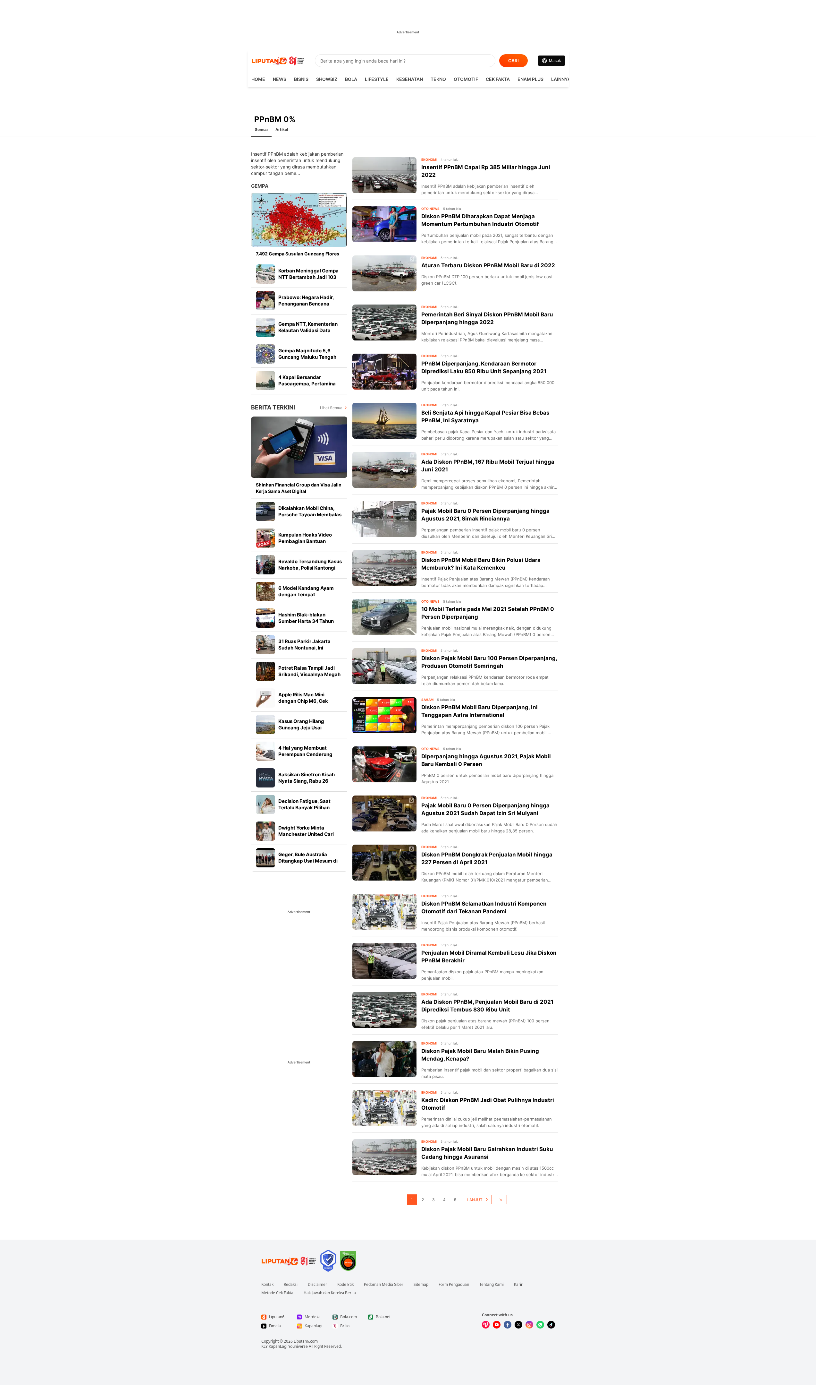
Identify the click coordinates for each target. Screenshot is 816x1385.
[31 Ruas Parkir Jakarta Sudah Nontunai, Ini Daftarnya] (265, 644)
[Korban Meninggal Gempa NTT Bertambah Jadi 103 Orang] (265, 274)
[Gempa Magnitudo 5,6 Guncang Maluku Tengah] (265, 354)
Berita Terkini (273, 407)
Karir (518, 1284)
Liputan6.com (306, 1341)
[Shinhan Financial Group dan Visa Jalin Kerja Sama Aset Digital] (299, 447)
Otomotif (466, 79)
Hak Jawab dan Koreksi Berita (330, 1292)
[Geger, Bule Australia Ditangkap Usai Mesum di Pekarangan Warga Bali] (265, 857)
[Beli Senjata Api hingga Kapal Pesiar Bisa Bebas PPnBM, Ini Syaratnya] (384, 421)
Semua (261, 129)
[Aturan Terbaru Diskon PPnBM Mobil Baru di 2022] (384, 273)
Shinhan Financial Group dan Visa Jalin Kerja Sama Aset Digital (298, 488)
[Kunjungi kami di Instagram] (529, 1325)
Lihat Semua (331, 407)
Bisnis (301, 79)
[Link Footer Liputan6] (288, 1260)
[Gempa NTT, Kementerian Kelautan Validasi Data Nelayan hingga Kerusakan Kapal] (265, 327)
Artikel (281, 129)
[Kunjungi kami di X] (518, 1325)
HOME (258, 79)
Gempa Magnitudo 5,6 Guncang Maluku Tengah (307, 354)
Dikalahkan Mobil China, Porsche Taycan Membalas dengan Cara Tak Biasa (309, 514)
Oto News (430, 209)
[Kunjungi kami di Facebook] (507, 1325)
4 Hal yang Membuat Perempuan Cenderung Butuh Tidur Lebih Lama (306, 754)
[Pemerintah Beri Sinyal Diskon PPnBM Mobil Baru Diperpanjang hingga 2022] (384, 322)
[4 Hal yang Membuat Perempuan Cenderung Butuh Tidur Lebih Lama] (265, 751)
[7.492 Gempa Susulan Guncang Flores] (299, 220)
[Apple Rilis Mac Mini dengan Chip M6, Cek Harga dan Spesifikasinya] (265, 698)
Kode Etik (345, 1284)
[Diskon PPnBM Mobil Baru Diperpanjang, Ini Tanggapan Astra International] (384, 715)
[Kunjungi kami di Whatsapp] (540, 1325)
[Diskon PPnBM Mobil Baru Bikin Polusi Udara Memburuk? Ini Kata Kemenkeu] (384, 568)
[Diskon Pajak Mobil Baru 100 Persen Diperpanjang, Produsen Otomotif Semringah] (384, 666)
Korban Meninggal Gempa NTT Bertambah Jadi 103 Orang (308, 277)
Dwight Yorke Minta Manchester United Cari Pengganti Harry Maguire (307, 834)
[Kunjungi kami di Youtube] (497, 1325)
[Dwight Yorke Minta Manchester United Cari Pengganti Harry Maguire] (265, 831)
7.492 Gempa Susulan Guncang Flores (297, 253)
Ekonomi (429, 159)
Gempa (259, 186)
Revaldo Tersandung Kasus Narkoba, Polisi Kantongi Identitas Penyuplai (310, 567)
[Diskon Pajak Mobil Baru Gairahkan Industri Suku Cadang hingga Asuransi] (384, 1157)
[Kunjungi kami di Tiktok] (551, 1325)
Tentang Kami (491, 1284)
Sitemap (421, 1284)
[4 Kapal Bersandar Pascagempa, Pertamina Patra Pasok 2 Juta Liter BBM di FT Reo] (265, 380)
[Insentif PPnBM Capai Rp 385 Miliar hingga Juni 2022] (384, 175)
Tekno (438, 79)
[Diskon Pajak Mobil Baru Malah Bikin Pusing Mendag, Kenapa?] (384, 1059)
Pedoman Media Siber (383, 1284)
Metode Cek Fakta (277, 1292)
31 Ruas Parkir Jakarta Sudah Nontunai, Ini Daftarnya (304, 647)
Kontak (267, 1284)
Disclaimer (317, 1284)
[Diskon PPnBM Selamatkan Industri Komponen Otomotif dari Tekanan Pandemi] (384, 912)
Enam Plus (530, 79)
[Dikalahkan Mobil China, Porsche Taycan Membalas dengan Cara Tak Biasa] (265, 511)
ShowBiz (326, 79)
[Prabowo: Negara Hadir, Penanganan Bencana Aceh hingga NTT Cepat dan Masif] (265, 300)
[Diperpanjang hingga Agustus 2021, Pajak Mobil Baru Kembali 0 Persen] (384, 764)
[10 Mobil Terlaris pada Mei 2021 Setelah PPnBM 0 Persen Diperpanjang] (384, 617)
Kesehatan (409, 79)
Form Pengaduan (454, 1284)
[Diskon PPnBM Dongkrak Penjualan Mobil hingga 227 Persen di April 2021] (384, 863)
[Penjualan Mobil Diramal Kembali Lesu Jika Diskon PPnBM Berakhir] (384, 961)
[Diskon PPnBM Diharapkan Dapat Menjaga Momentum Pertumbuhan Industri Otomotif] (384, 224)
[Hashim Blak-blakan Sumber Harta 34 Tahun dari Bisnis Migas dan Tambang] (265, 618)
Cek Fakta (498, 79)
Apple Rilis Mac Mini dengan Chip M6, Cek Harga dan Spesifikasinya (308, 701)
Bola (351, 79)
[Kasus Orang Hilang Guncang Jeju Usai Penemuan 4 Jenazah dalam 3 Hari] (265, 724)
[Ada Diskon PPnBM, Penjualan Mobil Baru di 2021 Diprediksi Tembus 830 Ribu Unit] (384, 1010)
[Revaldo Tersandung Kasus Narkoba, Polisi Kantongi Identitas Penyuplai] (265, 564)
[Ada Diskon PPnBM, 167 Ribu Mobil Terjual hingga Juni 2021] (384, 470)
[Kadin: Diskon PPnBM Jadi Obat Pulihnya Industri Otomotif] (384, 1108)
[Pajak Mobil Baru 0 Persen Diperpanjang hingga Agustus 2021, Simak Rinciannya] (384, 519)
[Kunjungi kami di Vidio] (486, 1325)
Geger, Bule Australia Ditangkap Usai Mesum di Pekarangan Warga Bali (308, 860)
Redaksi (291, 1284)
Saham (427, 699)
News (279, 79)
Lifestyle (377, 79)
